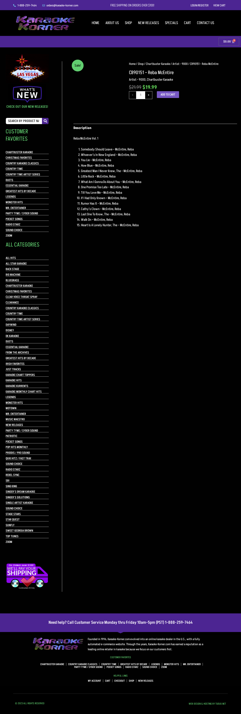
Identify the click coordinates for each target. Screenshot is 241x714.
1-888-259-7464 (179, 622)
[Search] (45, 121)
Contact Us (205, 23)
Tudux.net (220, 704)
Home (95, 23)
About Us (112, 23)
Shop (128, 23)
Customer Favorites (120, 657)
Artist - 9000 (180, 64)
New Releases (148, 23)
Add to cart (168, 95)
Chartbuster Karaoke (158, 64)
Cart (187, 23)
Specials (171, 23)
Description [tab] (82, 128)
